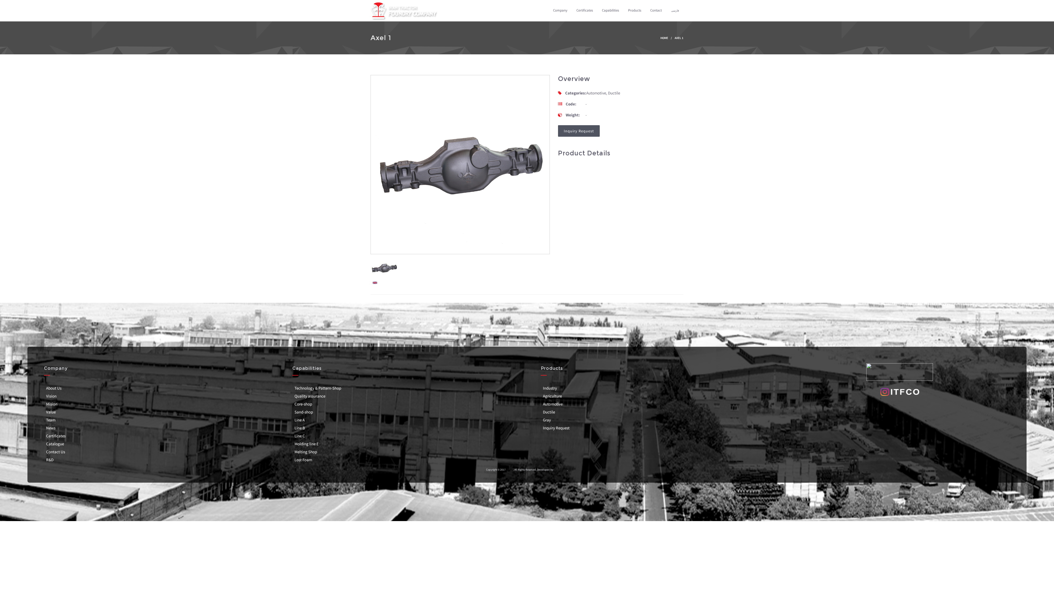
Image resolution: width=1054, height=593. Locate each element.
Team (50, 420)
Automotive (553, 404)
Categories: (575, 93)
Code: (571, 104)
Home (664, 38)
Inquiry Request (556, 427)
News (50, 427)
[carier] (375, 282)
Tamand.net (560, 469)
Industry (550, 388)
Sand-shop (304, 412)
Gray (547, 420)
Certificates (584, 10)
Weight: (573, 115)
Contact (656, 10)
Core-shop (303, 404)
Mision (51, 404)
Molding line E (307, 443)
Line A (300, 420)
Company (560, 10)
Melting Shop (306, 451)
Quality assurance (310, 396)
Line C (300, 435)
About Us (53, 388)
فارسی (675, 10)
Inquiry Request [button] (579, 130)
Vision (51, 396)
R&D (50, 459)
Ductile (549, 412)
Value (51, 412)
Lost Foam (303, 459)
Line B (300, 427)
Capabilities (610, 10)
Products (634, 10)
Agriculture (552, 396)
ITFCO (509, 469)
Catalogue (55, 443)
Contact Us (55, 451)
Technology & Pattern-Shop (318, 388)
